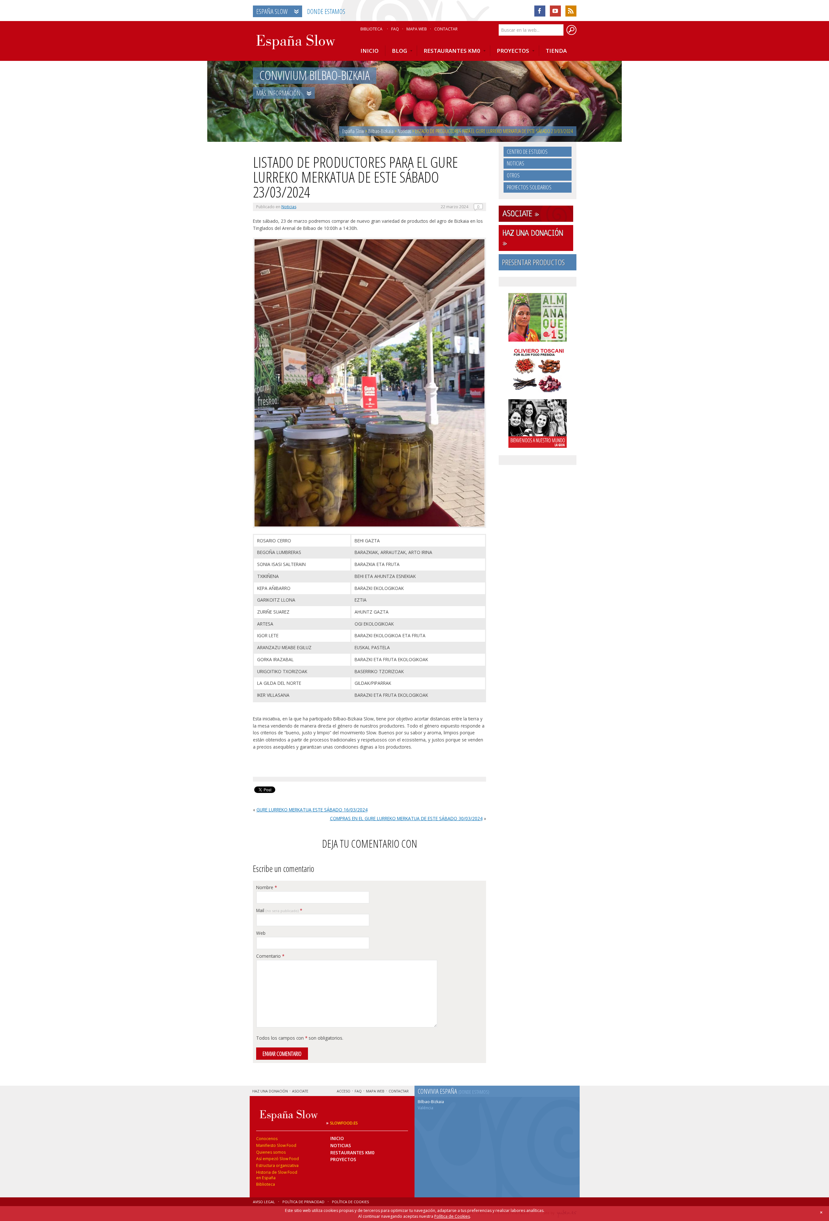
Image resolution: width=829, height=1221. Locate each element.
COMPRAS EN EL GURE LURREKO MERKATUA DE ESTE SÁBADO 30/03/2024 (406, 818)
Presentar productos (533, 262)
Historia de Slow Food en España (276, 1175)
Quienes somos (271, 1152)
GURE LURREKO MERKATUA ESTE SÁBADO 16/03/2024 (312, 810)
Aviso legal (264, 1201)
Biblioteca (371, 29)
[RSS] (570, 11)
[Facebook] (539, 11)
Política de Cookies (452, 1216)
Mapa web (416, 29)
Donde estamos (326, 11)
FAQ (395, 29)
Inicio (337, 1138)
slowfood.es (344, 1123)
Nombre (266, 887)
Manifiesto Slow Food (276, 1145)
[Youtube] (555, 11)
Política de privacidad (303, 1201)
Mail (279, 910)
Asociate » (521, 214)
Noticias (288, 206)
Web (261, 933)
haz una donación (270, 1091)
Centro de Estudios (527, 151)
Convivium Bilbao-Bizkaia (314, 75)
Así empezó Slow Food (277, 1158)
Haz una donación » (533, 239)
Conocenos (267, 1138)
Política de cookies (350, 1201)
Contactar (446, 29)
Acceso (343, 1091)
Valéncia (425, 1108)
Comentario (270, 956)
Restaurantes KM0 (352, 1152)
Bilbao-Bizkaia (431, 1101)
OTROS (513, 175)
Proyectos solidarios (529, 187)
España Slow (272, 11)
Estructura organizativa (277, 1165)
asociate (300, 1091)
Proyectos (343, 1159)
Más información (279, 92)
